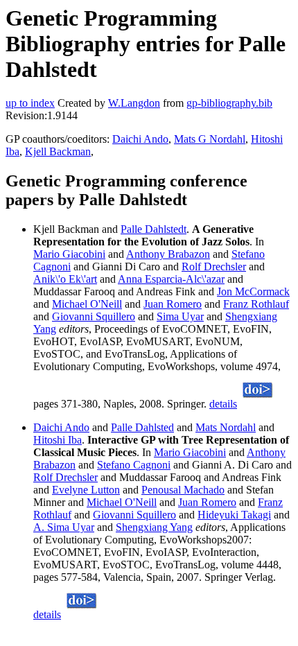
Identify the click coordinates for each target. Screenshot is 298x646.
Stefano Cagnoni (133, 465)
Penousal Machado (183, 490)
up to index (30, 103)
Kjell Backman (58, 151)
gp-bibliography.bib (229, 103)
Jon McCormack (253, 291)
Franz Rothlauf (256, 304)
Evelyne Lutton (86, 490)
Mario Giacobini (69, 254)
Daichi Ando (140, 139)
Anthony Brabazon (168, 254)
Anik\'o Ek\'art (65, 279)
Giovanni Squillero (93, 316)
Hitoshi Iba (57, 440)
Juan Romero (172, 304)
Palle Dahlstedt (153, 229)
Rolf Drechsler (214, 266)
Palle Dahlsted (142, 427)
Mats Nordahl (225, 427)
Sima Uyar (180, 316)
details (223, 404)
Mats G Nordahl (209, 139)
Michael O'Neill (87, 304)
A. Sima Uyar (63, 527)
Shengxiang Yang (154, 527)
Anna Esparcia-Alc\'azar (171, 279)
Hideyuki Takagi (234, 515)
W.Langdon (134, 103)
